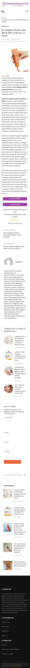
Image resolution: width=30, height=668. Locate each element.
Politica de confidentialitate (10, 649)
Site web (7, 452)
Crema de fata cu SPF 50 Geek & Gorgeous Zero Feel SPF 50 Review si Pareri (20, 341)
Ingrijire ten (5, 26)
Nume (6, 433)
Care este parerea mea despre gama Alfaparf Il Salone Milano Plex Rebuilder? (20, 548)
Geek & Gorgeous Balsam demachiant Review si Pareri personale (12, 235)
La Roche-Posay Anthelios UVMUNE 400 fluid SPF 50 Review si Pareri (20, 356)
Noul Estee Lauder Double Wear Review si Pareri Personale (20, 564)
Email (6, 442)
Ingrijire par (5, 626)
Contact (4, 645)
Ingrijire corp (6, 622)
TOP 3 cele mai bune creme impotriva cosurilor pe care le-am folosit (20, 389)
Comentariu (8, 417)
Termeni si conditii (7, 654)
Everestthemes (17, 666)
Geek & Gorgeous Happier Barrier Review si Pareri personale (14, 247)
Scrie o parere (23, 41)
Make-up (4, 636)
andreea (15, 41)
